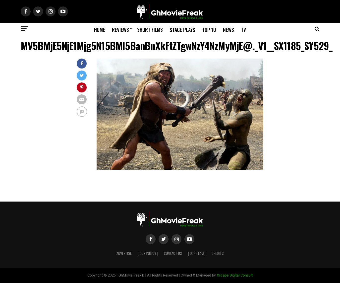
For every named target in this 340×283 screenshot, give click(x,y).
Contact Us (173, 253)
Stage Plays (182, 29)
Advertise (124, 253)
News (228, 29)
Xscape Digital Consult (235, 275)
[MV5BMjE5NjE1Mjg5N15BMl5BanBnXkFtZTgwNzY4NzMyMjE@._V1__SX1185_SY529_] (180, 168)
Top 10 (209, 29)
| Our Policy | (148, 253)
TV (243, 29)
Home (99, 29)
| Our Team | (197, 253)
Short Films (150, 29)
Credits (218, 253)
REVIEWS (120, 29)
